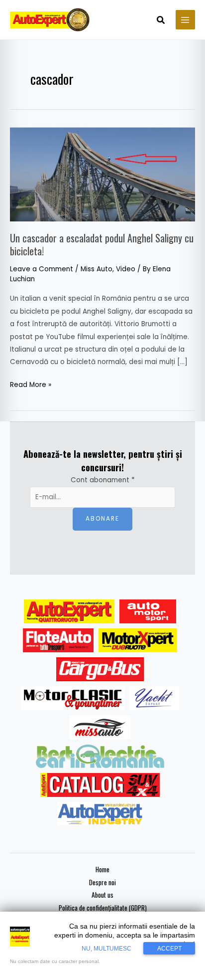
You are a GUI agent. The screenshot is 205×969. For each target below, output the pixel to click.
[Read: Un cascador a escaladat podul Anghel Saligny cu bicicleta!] (102, 174)
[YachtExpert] (154, 698)
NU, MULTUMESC (106, 948)
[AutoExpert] (69, 611)
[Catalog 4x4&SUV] (100, 785)
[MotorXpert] (138, 640)
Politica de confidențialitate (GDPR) (103, 908)
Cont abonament (103, 480)
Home (102, 869)
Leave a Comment (41, 269)
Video (125, 269)
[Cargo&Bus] (99, 669)
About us (102, 895)
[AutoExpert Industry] (99, 814)
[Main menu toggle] (185, 19)
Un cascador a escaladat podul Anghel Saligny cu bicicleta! (102, 244)
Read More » (30, 384)
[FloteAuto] (58, 640)
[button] (161, 21)
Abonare (102, 519)
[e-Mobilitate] (100, 756)
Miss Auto (96, 269)
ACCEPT (169, 948)
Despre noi (102, 882)
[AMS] (147, 611)
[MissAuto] (100, 727)
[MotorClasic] (72, 698)
